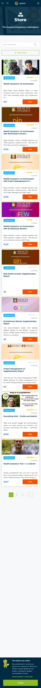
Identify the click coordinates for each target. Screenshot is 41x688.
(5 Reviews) (34, 80)
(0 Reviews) (34, 270)
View (30, 102)
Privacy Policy (29, 676)
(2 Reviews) (34, 413)
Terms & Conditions (18, 676)
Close (20, 683)
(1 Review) (34, 128)
